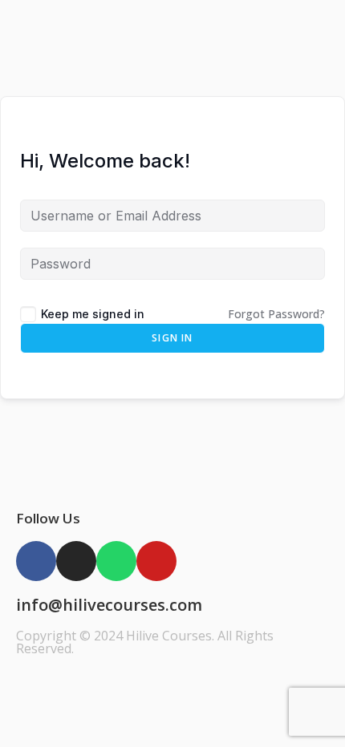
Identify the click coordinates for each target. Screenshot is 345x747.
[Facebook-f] (36, 561)
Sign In (172, 338)
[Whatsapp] (116, 561)
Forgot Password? (276, 313)
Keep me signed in (92, 314)
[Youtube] (156, 561)
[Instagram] (76, 561)
